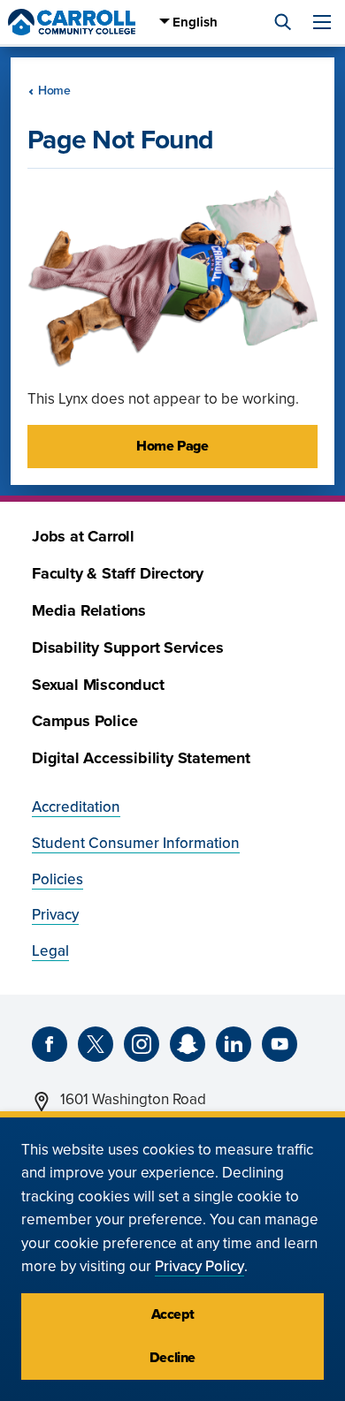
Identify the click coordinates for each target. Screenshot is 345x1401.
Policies (57, 879)
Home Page (172, 446)
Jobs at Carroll (83, 536)
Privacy (55, 914)
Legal (50, 951)
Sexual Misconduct (98, 685)
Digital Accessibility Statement (141, 758)
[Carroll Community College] (71, 22)
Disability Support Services (128, 648)
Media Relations (89, 611)
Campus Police (84, 721)
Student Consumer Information (136, 843)
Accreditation (76, 807)
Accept (173, 1314)
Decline (173, 1358)
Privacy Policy (199, 1266)
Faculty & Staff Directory (117, 573)
